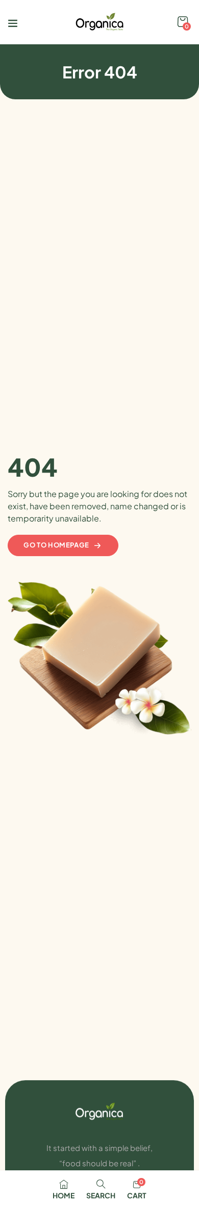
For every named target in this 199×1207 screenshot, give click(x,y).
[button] (183, 22)
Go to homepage (56, 545)
